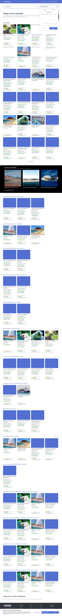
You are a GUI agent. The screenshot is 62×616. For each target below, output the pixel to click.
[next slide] (58, 329)
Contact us (42, 607)
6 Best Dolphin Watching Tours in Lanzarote (14, 248)
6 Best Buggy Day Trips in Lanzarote (12, 302)
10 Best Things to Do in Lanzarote (11, 328)
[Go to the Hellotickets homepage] (7, 1)
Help (41, 606)
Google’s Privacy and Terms (7, 614)
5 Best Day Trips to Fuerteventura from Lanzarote (15, 383)
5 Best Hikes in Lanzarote (9, 408)
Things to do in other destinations (14, 596)
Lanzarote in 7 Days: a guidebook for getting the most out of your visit (20, 570)
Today (45, 9)
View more (31, 161)
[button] (9, 35)
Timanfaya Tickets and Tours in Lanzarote (13, 196)
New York (31, 606)
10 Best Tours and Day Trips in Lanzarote (13, 356)
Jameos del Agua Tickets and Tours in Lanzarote (15, 464)
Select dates (45, 6)
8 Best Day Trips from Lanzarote (11, 436)
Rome (31, 607)
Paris (30, 608)
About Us (21, 606)
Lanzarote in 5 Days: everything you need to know (15, 544)
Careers (21, 607)
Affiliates (21, 608)
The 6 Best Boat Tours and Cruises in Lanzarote (14, 274)
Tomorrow (53, 9)
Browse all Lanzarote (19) (9, 190)
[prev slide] (56, 329)
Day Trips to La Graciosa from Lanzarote (13, 224)
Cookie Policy (28, 613)
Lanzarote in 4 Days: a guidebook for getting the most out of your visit (20, 517)
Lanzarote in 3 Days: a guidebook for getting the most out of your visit (20, 491)
